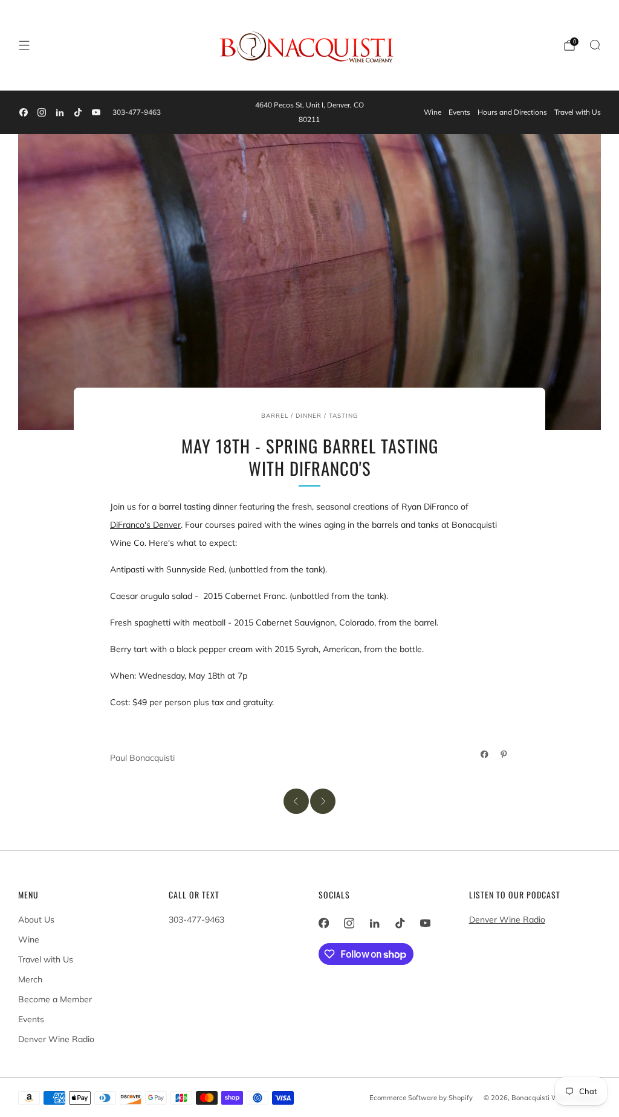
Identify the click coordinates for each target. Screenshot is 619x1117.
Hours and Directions (512, 112)
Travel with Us (577, 112)
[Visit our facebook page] (24, 112)
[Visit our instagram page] (42, 112)
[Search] (595, 45)
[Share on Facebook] (484, 754)
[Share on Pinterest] (504, 754)
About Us (36, 919)
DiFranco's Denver (145, 524)
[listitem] (309, 112)
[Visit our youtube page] (96, 112)
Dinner (309, 415)
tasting (343, 415)
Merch (30, 979)
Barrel (274, 415)
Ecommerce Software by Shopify (421, 1097)
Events (459, 112)
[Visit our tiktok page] (78, 112)
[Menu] (24, 45)
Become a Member (55, 999)
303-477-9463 (136, 112)
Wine (432, 112)
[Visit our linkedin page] (60, 112)
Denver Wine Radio (56, 1039)
